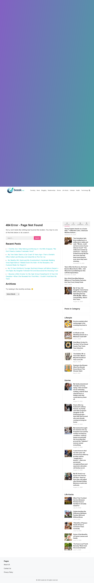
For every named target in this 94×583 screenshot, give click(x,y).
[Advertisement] (47, 208)
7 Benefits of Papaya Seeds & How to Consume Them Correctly (80, 525)
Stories (68, 380)
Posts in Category (72, 308)
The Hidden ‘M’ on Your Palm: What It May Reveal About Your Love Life (79, 356)
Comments (80, 224)
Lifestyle (68, 317)
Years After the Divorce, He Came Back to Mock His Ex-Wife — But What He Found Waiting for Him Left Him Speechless (76, 269)
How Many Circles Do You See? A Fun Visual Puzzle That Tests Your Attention (80, 345)
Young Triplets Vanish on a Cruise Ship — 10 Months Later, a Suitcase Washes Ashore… (76, 230)
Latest (73, 224)
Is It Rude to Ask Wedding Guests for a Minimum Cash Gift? (80, 334)
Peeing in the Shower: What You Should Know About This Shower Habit (80, 368)
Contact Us (7, 568)
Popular (67, 224)
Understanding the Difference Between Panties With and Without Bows (79, 514)
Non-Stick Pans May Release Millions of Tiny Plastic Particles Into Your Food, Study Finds (75, 280)
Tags (86, 224)
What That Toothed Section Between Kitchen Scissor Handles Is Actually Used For (79, 501)
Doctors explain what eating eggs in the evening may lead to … (80, 324)
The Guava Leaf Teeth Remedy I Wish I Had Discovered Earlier (80, 546)
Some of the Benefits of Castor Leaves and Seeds (80, 536)
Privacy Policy (8, 572)
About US (7, 564)
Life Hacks (69, 494)
